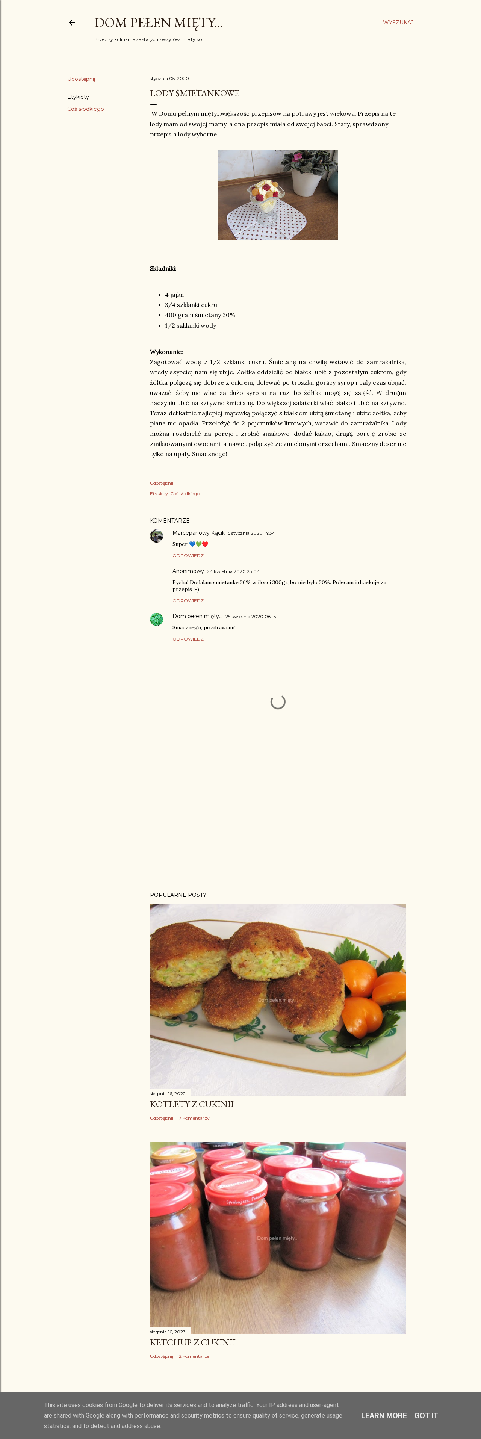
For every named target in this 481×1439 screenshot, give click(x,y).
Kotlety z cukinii (192, 1104)
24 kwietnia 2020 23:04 (233, 571)
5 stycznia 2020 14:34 (251, 533)
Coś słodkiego (85, 109)
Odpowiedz (188, 555)
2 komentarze (194, 1356)
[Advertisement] (278, 820)
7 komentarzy (194, 1118)
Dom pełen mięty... (158, 22)
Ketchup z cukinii (193, 1342)
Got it (426, 1415)
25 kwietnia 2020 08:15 (250, 616)
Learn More (384, 1415)
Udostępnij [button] (81, 79)
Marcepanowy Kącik (198, 532)
